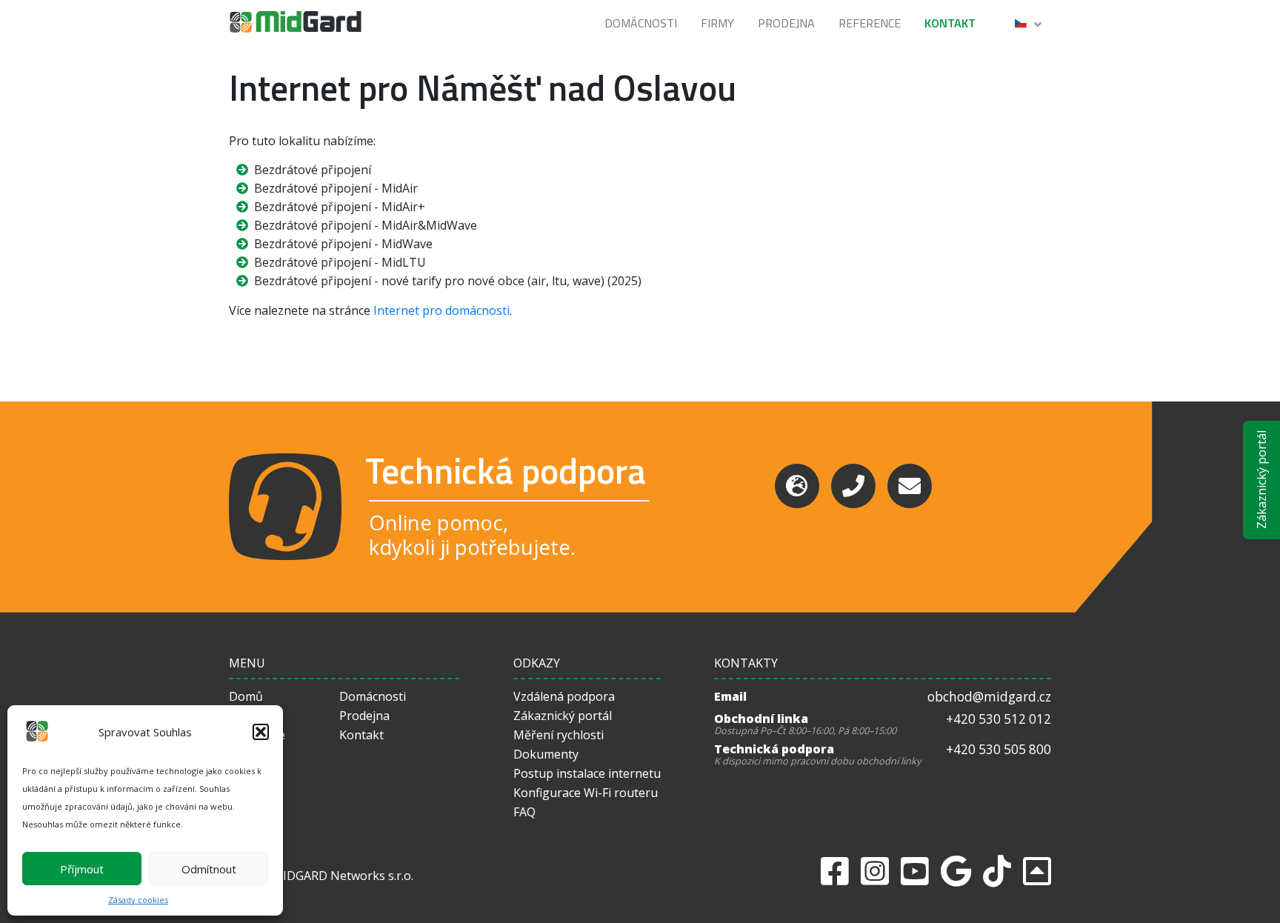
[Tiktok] (997, 871)
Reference (870, 23)
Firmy (717, 23)
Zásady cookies (138, 899)
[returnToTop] (1037, 871)
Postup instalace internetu (587, 773)
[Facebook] (835, 871)
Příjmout (82, 869)
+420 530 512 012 (998, 719)
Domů (246, 696)
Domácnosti (640, 23)
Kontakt (950, 23)
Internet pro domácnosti (441, 310)
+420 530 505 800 (998, 749)
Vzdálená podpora (564, 696)
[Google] (956, 871)
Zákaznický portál (1261, 480)
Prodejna (786, 23)
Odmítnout (208, 869)
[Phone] (853, 486)
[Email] (909, 486)
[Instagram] (875, 871)
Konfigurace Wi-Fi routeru (585, 792)
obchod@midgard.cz (989, 696)
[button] (260, 731)
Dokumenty (546, 754)
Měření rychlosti (558, 735)
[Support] (797, 486)
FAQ (524, 812)
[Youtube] (915, 871)
